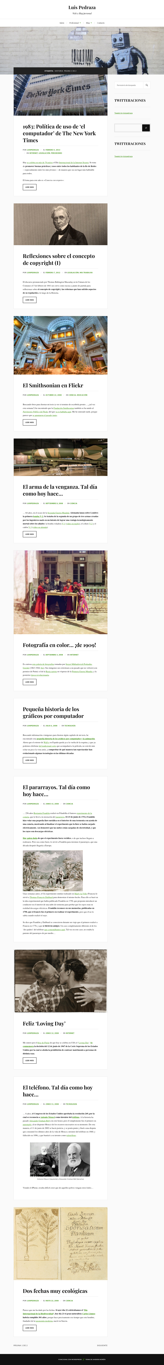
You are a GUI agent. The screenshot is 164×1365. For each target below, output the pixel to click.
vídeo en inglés (72, 523)
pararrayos (60, 816)
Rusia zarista (51, 671)
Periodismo (56, 153)
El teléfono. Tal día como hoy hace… (58, 1091)
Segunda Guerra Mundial (58, 512)
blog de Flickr (43, 1042)
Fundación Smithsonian (64, 408)
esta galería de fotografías (43, 664)
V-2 (90, 523)
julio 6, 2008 (51, 726)
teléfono (75, 1117)
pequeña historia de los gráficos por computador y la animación (66, 738)
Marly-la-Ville (80, 893)
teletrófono (71, 1135)
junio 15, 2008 (52, 804)
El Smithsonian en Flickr (53, 385)
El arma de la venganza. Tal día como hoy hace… (60, 490)
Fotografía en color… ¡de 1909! (59, 644)
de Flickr (35, 411)
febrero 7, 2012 (53, 273)
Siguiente (102, 1345)
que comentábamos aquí (54, 929)
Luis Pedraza (82, 7)
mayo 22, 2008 (52, 1301)
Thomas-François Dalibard (41, 897)
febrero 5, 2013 (53, 150)
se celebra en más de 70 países (40, 162)
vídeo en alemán (40, 527)
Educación (82, 395)
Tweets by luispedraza (123, 113)
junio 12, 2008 (52, 1033)
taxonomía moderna (44, 1320)
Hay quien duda (30, 838)
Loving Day (84, 1042)
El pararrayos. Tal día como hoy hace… (56, 790)
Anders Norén (99, 1359)
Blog (88, 23)
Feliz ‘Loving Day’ (44, 1023)
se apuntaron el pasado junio (45, 415)
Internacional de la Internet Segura (74, 162)
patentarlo (27, 1124)
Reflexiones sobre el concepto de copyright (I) (59, 259)
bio (42, 667)
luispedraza (33, 150)
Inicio (62, 23)
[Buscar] (146, 127)
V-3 (30, 527)
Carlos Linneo (88, 1313)
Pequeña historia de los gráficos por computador (53, 712)
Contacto (100, 23)
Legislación (44, 153)
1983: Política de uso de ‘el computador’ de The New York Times (59, 133)
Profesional (74, 23)
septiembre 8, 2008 (54, 503)
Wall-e (46, 742)
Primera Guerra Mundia (82, 671)
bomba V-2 (38, 516)
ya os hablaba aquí (63, 411)
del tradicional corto (47, 745)
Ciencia (72, 395)
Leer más (29, 187)
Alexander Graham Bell (39, 1120)
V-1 (63, 523)
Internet (33, 153)
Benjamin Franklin (42, 813)
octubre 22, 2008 (54, 395)
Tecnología (70, 726)
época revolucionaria (40, 675)
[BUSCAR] (146, 85)
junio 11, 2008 (52, 1104)
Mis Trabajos (86, 273)
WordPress (77, 1359)
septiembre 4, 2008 (54, 655)
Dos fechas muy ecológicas (55, 1290)
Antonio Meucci (47, 1117)
